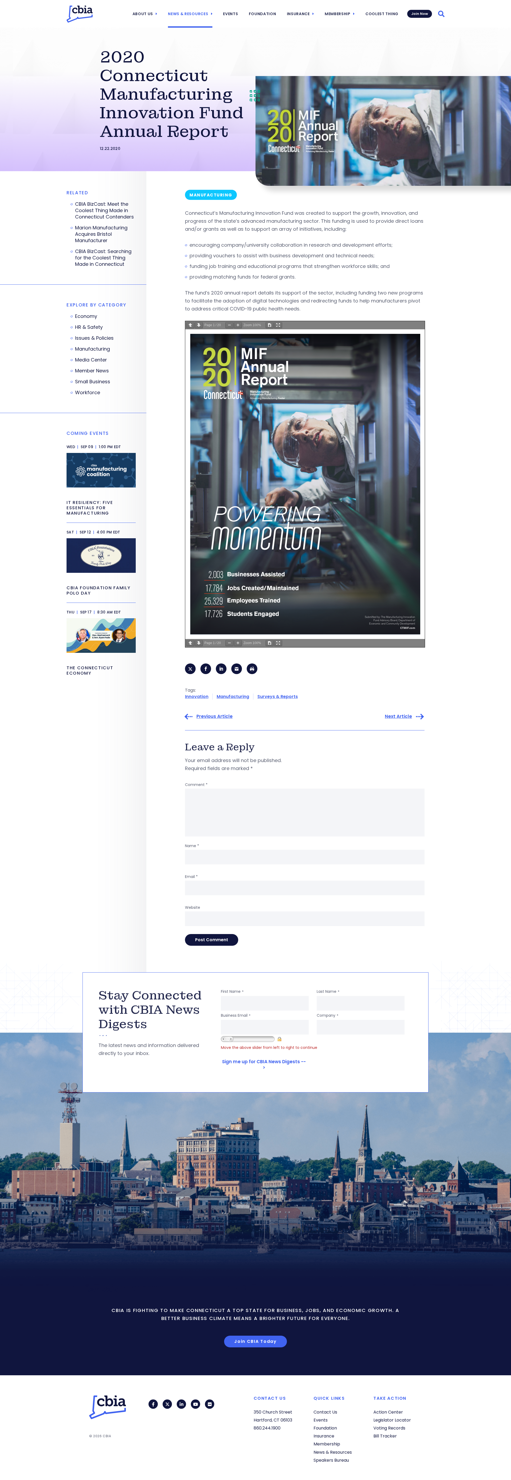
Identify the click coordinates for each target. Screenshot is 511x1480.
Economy (86, 316)
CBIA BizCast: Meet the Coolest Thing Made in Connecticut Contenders (104, 210)
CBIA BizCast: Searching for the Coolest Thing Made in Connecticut (103, 257)
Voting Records (389, 1428)
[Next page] (199, 325)
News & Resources (188, 13)
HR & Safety (89, 327)
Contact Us (325, 1412)
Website (192, 907)
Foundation (262, 13)
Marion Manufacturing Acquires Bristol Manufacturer (101, 234)
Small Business (92, 382)
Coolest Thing (381, 13)
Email (191, 876)
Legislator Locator (392, 1420)
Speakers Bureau (331, 1460)
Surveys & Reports (277, 696)
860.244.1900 (267, 1428)
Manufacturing (233, 696)
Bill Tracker (385, 1436)
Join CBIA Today (255, 1341)
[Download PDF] (270, 325)
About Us (143, 13)
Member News (92, 371)
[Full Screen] (278, 325)
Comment (196, 784)
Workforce (87, 392)
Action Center (388, 1412)
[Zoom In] (238, 325)
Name (192, 845)
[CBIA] (80, 14)
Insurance (298, 13)
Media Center (91, 360)
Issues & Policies (94, 338)
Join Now (419, 13)
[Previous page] (190, 325)
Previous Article (214, 716)
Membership (338, 13)
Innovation (196, 696)
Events (230, 13)
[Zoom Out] (229, 325)
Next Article (398, 716)
